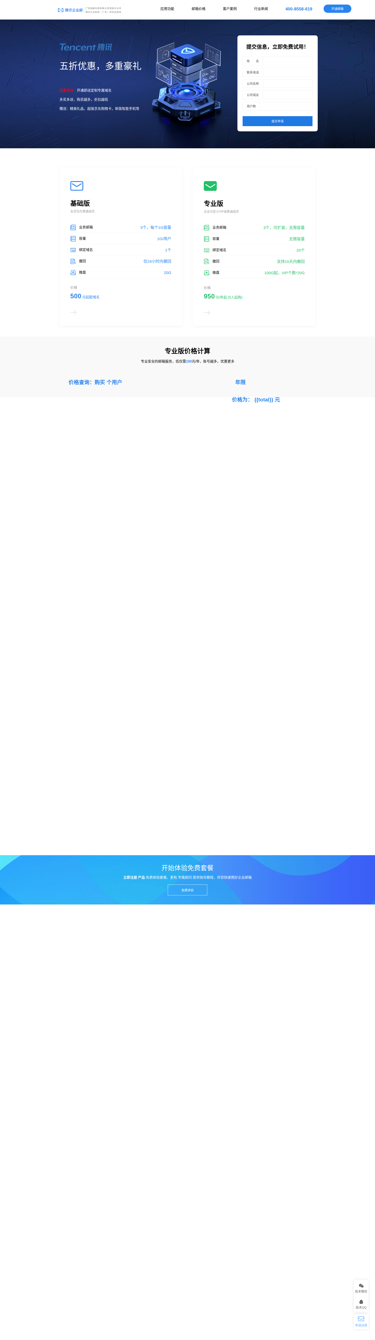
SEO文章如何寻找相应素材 (77, 1184)
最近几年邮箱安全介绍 (74, 1133)
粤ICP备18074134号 (234, 1326)
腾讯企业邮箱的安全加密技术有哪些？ (219, 1155)
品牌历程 (65, 1235)
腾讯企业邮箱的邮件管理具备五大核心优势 (222, 1133)
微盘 (173, 1308)
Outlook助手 (246, 1308)
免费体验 (187, 890)
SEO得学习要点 (70, 1177)
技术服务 (154, 1250)
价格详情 (110, 1257)
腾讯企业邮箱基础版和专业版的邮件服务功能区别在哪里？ (232, 1140)
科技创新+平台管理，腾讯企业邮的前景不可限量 (225, 1162)
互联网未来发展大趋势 (208, 1184)
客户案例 (230, 9)
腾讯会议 (125, 1308)
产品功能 (154, 1242)
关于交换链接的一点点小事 (77, 1147)
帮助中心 (199, 1242)
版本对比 (110, 1242)
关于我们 (154, 1257)
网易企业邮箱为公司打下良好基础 (82, 1162)
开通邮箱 (337, 8)
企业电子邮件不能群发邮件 (77, 1125)
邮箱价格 (199, 9)
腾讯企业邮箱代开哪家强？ (211, 1177)
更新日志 (65, 1257)
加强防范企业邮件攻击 (208, 1170)
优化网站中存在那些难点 (76, 1140)
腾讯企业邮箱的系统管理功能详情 (215, 1125)
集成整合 (110, 1250)
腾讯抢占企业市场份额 (74, 1170)
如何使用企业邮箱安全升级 (211, 1192)
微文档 (194, 1308)
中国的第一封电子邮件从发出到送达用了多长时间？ (228, 1147)
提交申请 (277, 121)
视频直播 (151, 1308)
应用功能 (167, 9)
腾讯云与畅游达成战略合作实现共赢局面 (86, 1192)
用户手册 (199, 1235)
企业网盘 (218, 1308)
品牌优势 (154, 1235)
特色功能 (110, 1235)
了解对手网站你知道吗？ (76, 1155)
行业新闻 (261, 9)
